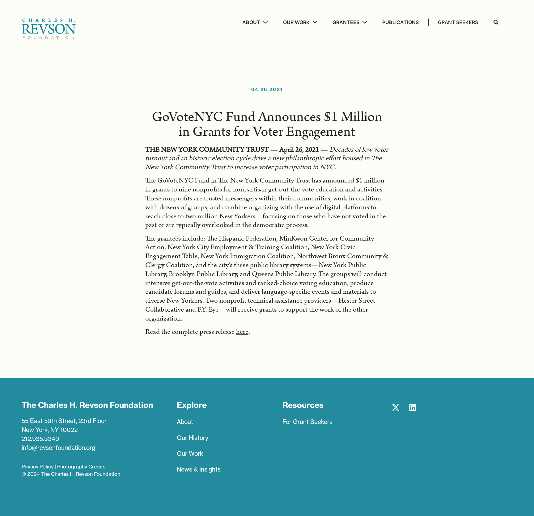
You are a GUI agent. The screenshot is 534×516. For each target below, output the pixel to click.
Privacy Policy (37, 467)
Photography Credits (81, 467)
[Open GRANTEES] (364, 22)
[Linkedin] (413, 407)
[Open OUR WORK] (314, 22)
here (242, 332)
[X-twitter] (396, 407)
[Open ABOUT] (265, 22)
